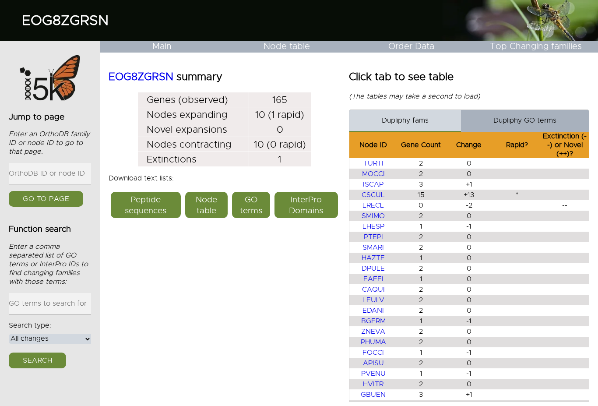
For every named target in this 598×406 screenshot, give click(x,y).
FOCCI (373, 352)
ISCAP (373, 184)
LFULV (373, 300)
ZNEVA (373, 331)
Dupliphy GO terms (524, 120)
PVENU (373, 373)
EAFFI (373, 279)
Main (162, 46)
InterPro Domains (306, 205)
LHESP (373, 226)
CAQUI (373, 289)
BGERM (373, 321)
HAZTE (373, 258)
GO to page (46, 198)
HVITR (373, 384)
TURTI (373, 163)
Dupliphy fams (405, 120)
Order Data (411, 46)
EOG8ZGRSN (65, 20)
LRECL (373, 205)
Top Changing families (536, 46)
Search (37, 360)
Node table (287, 46)
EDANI (373, 310)
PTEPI (373, 237)
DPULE (373, 268)
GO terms (251, 205)
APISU (373, 363)
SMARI (373, 247)
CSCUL (373, 195)
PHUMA (373, 342)
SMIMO (373, 216)
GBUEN (373, 394)
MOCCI (373, 173)
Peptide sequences (145, 205)
